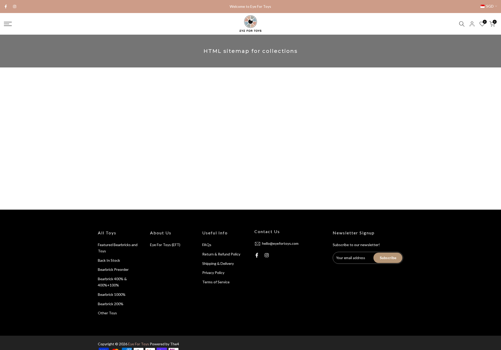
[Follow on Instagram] (14, 6)
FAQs (206, 244)
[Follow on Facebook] (6, 6)
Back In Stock (109, 260)
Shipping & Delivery (218, 263)
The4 (174, 344)
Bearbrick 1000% (112, 294)
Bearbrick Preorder (113, 269)
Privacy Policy (213, 272)
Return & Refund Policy (221, 254)
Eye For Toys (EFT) (165, 244)
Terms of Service (216, 282)
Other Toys (107, 313)
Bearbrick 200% (110, 304)
